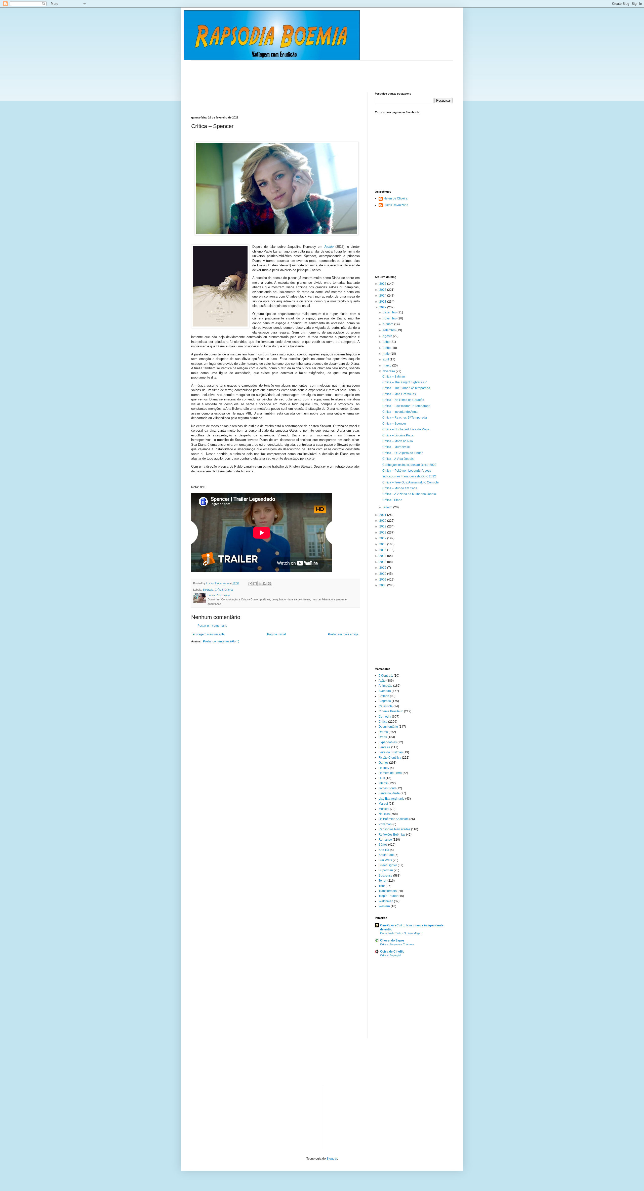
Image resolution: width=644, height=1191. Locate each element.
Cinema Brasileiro (391, 711)
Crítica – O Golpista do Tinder (402, 453)
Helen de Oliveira (396, 198)
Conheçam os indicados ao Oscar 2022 (409, 465)
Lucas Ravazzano (396, 205)
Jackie (329, 247)
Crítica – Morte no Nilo (397, 441)
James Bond (387, 788)
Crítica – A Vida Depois (398, 459)
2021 (383, 515)
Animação (385, 685)
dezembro (390, 312)
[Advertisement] (282, 72)
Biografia (208, 589)
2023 (383, 301)
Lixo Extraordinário (392, 798)
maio (386, 353)
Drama (228, 589)
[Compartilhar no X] (259, 583)
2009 (383, 579)
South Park (386, 855)
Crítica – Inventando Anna (400, 412)
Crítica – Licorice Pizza (398, 435)
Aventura (385, 691)
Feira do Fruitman (391, 752)
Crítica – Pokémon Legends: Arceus (406, 470)
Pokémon (385, 824)
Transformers (388, 891)
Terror (383, 880)
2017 (383, 538)
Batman (384, 696)
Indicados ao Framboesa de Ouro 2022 (409, 476)
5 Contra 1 (386, 675)
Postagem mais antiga (343, 634)
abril (386, 359)
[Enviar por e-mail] (250, 583)
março (387, 365)
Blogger (332, 1158)
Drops (383, 737)
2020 (383, 520)
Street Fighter (388, 865)
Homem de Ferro (390, 773)
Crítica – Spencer (394, 423)
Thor (382, 886)
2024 (383, 295)
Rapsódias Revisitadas (394, 829)
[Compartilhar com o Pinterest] (269, 583)
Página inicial (276, 634)
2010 (383, 574)
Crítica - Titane (392, 500)
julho (386, 342)
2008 (383, 585)
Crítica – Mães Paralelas (399, 394)
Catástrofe (386, 706)
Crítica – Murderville (396, 447)
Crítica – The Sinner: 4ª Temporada (406, 388)
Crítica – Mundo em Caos (399, 488)
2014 (383, 556)
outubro (388, 324)
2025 (383, 290)
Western (384, 906)
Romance (385, 839)
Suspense (385, 875)
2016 (383, 544)
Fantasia (384, 747)
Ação (382, 680)
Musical (384, 809)
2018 (383, 532)
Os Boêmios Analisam (394, 819)
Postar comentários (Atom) (221, 641)
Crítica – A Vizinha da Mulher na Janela (409, 494)
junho (387, 348)
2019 (383, 526)
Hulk (382, 778)
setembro (389, 330)
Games (383, 762)
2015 (383, 550)
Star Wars (385, 860)
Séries (383, 844)
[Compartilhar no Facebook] (264, 583)
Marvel (383, 803)
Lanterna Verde (389, 793)
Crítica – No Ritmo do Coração (403, 400)
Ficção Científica (390, 757)
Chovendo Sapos (392, 940)
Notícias (384, 814)
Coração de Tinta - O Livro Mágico (401, 933)
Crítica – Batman (393, 376)
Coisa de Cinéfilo (392, 951)
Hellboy (384, 768)
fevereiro (389, 371)
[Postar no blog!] (255, 583)
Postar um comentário (212, 625)
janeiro (388, 507)
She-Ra (384, 850)
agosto (388, 336)
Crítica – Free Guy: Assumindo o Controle (410, 482)
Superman (386, 870)
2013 (383, 562)
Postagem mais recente (208, 634)
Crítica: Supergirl (390, 955)
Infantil (383, 783)
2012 (383, 567)
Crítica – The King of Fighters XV (404, 382)
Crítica (219, 589)
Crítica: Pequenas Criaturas (397, 944)
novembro (390, 318)
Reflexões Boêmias (392, 834)
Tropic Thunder (389, 896)
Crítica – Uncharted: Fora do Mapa (405, 429)
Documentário (388, 726)
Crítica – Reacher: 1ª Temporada (404, 417)
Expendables (388, 742)
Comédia (385, 716)
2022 (383, 307)
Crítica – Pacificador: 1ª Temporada (406, 406)
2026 (383, 283)
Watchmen (386, 901)
